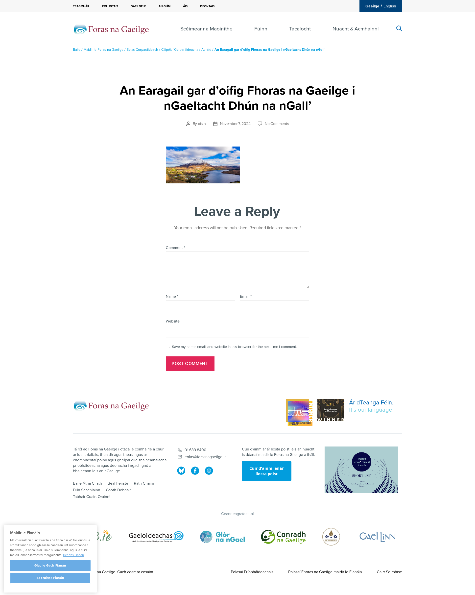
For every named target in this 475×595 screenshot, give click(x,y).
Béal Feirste (118, 483)
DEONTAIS (207, 6)
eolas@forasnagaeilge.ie (206, 456)
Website (173, 321)
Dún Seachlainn (86, 490)
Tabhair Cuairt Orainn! (91, 496)
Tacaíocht (300, 29)
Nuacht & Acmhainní (355, 29)
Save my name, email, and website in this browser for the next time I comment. (234, 347)
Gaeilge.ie (138, 6)
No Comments (277, 123)
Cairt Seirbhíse (389, 572)
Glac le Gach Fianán (50, 566)
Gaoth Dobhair (118, 490)
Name (172, 297)
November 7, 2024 (235, 123)
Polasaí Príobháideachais (252, 572)
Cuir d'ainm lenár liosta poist (266, 471)
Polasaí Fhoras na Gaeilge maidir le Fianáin (325, 572)
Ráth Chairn (144, 483)
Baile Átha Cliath (87, 483)
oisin (202, 123)
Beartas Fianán (73, 555)
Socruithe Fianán (50, 578)
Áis (185, 6)
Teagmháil (81, 6)
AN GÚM (164, 6)
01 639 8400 (195, 449)
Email (246, 297)
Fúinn (260, 29)
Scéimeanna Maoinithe (206, 29)
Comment (175, 248)
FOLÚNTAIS (110, 6)
